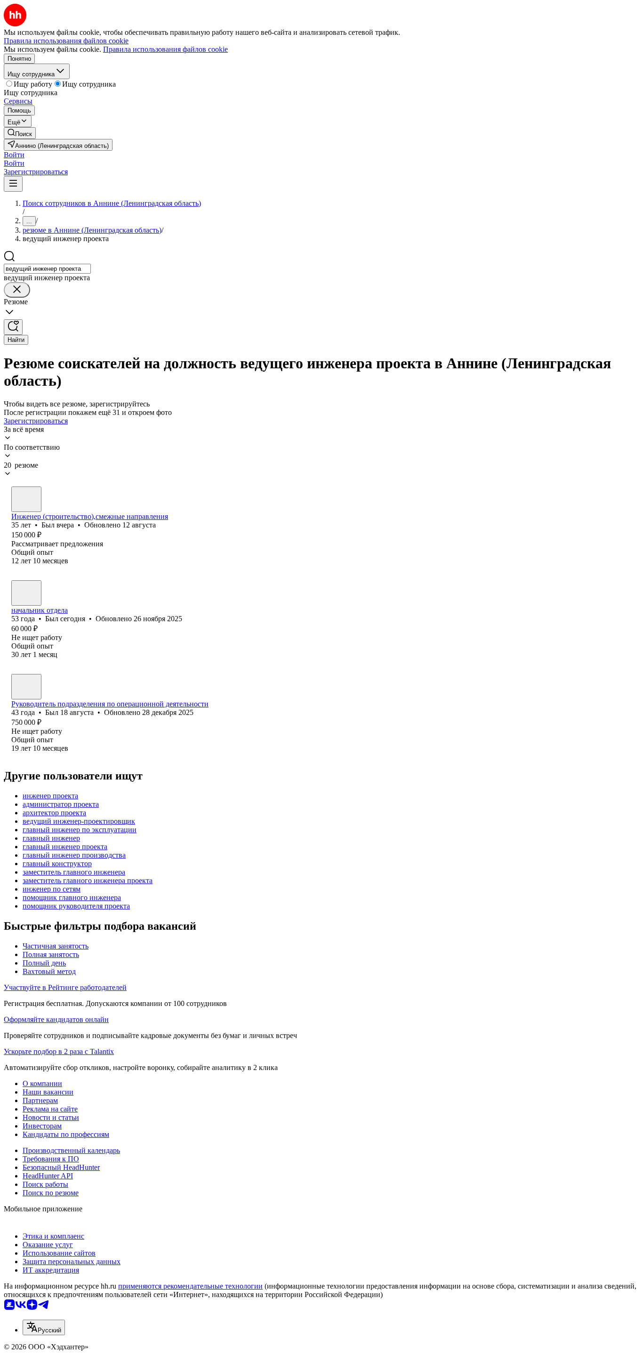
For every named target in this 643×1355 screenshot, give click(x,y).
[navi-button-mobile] (13, 184)
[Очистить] (17, 290)
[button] (14, 155)
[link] (20, 133)
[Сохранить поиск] (13, 327)
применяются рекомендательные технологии (190, 1286)
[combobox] (47, 269)
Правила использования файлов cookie (165, 49)
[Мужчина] (26, 499)
